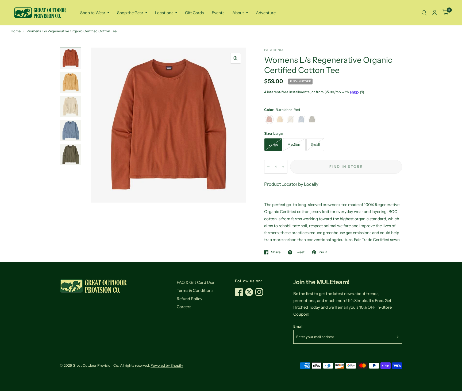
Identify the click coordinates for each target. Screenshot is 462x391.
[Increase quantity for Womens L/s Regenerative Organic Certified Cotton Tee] (283, 166)
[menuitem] (94, 13)
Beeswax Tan (280, 119)
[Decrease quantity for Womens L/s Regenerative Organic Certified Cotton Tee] (268, 166)
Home (16, 31)
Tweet (300, 252)
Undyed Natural (291, 119)
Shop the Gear (130, 12)
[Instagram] (260, 292)
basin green (312, 119)
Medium (294, 144)
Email (297, 326)
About (238, 12)
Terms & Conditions (195, 290)
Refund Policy (189, 298)
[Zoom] (235, 58)
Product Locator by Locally (291, 184)
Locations (164, 12)
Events (218, 12)
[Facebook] (240, 292)
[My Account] (434, 12)
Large (273, 144)
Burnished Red (269, 119)
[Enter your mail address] (396, 337)
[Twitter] (250, 292)
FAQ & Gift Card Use (195, 282)
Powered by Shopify (167, 365)
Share (275, 252)
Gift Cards (194, 12)
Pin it (323, 252)
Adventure (266, 12)
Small (315, 144)
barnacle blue (301, 119)
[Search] (424, 12)
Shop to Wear (92, 12)
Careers (184, 306)
